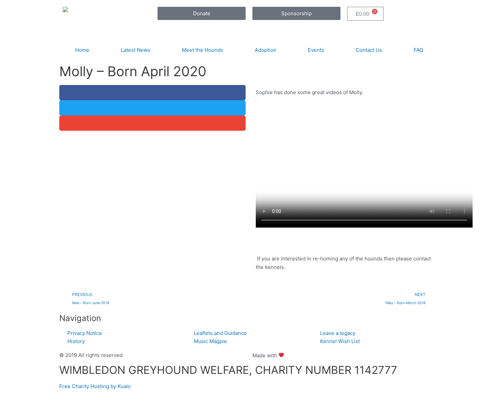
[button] (152, 92)
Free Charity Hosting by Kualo (95, 386)
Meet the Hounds (202, 50)
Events (316, 50)
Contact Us (369, 50)
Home (82, 50)
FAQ (418, 50)
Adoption (265, 50)
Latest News (135, 50)
